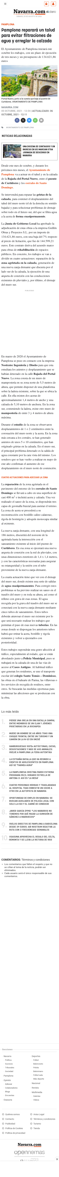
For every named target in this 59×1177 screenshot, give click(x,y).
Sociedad (9, 1071)
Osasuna (8, 1100)
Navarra (7, 1056)
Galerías (36, 1096)
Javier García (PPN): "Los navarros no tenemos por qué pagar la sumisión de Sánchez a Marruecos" (31, 814)
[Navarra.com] (29, 12)
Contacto (9, 1119)
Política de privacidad (15, 1133)
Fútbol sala (38, 1075)
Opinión (7, 1080)
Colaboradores (11, 1088)
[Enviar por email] (41, 120)
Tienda (36, 1128)
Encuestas (9, 1095)
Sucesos (9, 1064)
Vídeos (36, 1100)
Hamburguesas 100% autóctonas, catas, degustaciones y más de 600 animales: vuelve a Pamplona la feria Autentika (32, 749)
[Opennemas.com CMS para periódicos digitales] (29, 1155)
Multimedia (37, 1092)
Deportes (36, 1056)
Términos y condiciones (35, 859)
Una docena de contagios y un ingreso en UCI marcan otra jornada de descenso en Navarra (39, 151)
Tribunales (9, 1067)
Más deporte (38, 1079)
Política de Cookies (14, 1128)
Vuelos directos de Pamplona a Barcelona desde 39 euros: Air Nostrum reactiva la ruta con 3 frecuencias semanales (33, 827)
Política (8, 1060)
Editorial (8, 1084)
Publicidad (10, 1123)
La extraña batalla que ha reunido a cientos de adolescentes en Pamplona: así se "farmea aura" (31, 762)
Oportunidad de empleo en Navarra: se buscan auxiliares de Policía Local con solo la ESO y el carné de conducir (31, 801)
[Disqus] (28, 921)
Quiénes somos (12, 1114)
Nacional (36, 1083)
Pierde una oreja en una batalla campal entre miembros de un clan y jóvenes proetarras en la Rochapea (32, 723)
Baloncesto (38, 1064)
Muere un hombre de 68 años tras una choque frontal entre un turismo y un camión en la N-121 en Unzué (31, 736)
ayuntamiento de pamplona (20, 127)
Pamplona (8, 1076)
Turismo (37, 1123)
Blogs (7, 1091)
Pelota (36, 1067)
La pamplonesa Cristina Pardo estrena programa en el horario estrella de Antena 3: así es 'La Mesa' (31, 775)
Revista (35, 1088)
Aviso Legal (38, 1114)
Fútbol (36, 1060)
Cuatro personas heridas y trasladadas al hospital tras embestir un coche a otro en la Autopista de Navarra (32, 788)
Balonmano (38, 1071)
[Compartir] (17, 120)
